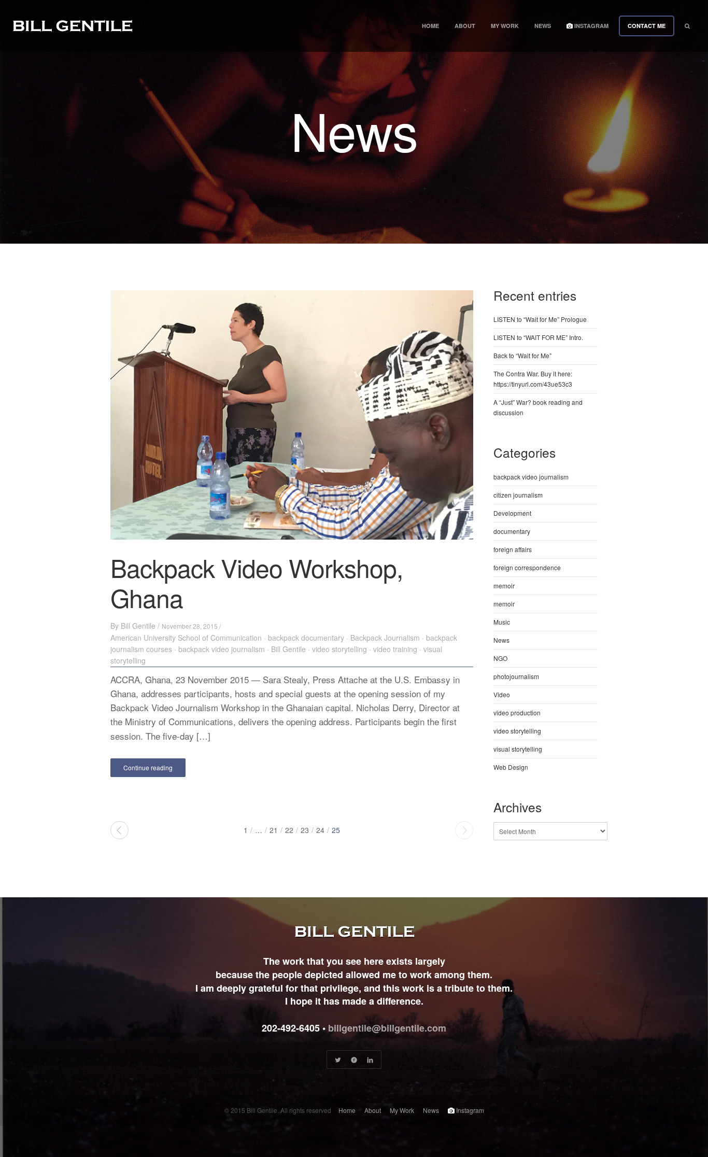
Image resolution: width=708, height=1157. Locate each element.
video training (395, 649)
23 (305, 830)
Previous (119, 830)
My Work (505, 26)
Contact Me (646, 26)
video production (517, 712)
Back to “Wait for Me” (522, 355)
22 (289, 830)
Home (430, 26)
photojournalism (516, 676)
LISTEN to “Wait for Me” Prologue (540, 319)
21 (274, 830)
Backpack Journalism (385, 637)
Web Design (510, 767)
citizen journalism (518, 494)
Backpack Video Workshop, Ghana (256, 582)
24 (320, 830)
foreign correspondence (527, 567)
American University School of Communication (186, 637)
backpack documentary (306, 637)
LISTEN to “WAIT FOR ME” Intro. (538, 337)
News (542, 26)
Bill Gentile (138, 625)
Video (501, 694)
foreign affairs (512, 549)
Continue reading (148, 767)
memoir (504, 585)
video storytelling (339, 649)
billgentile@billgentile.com (387, 1028)
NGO (500, 658)
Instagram (590, 26)
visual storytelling (517, 748)
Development (512, 513)
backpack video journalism (221, 649)
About (465, 26)
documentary (511, 531)
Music (501, 621)
